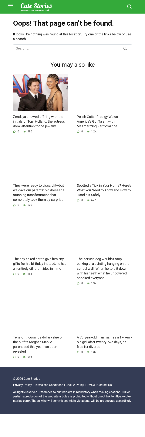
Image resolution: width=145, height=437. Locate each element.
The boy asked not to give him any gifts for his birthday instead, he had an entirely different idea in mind (39, 263)
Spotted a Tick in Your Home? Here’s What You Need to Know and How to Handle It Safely (104, 190)
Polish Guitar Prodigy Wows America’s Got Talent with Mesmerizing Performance (97, 121)
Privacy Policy (22, 385)
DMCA (90, 385)
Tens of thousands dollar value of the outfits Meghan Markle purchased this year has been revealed (38, 344)
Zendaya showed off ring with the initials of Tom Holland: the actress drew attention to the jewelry (39, 121)
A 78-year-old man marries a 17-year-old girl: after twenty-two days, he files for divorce (104, 342)
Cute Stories (36, 5)
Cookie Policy (75, 385)
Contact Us (104, 385)
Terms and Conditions (48, 385)
